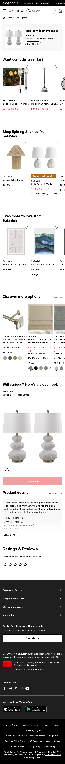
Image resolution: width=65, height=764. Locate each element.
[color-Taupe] (56, 368)
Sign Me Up (32, 638)
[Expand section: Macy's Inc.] (32, 615)
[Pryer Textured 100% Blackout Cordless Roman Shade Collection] (40, 319)
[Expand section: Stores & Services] (32, 607)
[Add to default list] (27, 66)
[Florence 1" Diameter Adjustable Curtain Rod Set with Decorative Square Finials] (15, 319)
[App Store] (12, 709)
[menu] (4, 11)
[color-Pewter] (5, 358)
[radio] (5, 358)
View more (9, 534)
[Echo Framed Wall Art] (44, 241)
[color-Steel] (31, 368)
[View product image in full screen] (7, 469)
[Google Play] (36, 709)
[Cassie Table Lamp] (16, 157)
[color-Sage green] (41, 368)
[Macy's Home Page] (16, 11)
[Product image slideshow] (32, 436)
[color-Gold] (15, 358)
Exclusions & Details (23, 669)
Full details (33, 43)
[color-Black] (36, 368)
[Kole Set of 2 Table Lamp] (44, 157)
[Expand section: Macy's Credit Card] (32, 598)
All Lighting (22, 18)
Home (11, 18)
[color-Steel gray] (46, 368)
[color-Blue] (61, 368)
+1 (50, 368)
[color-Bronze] (10, 358)
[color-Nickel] (20, 358)
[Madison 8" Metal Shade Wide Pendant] (44, 80)
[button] (32, 436)
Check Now (38, 669)
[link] (16, 104)
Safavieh (30, 35)
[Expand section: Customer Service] (32, 590)
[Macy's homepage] (4, 18)
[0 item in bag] (60, 11)
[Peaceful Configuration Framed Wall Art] (16, 241)
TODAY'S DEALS (10, 3)
